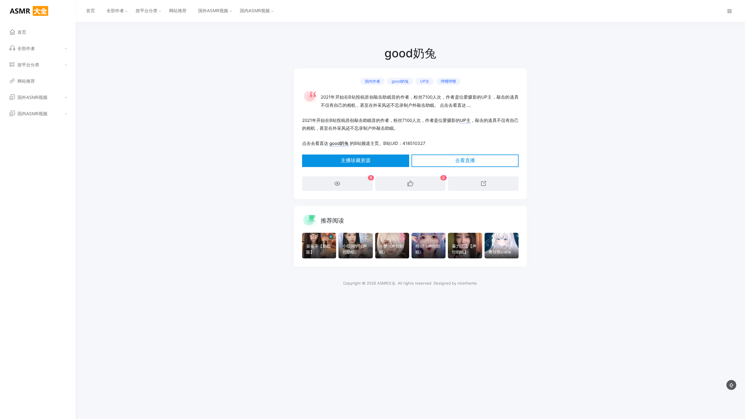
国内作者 (372, 81)
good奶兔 (400, 81)
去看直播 (465, 160)
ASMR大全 (386, 283)
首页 (90, 10)
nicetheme (467, 283)
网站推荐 (178, 10)
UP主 (424, 81)
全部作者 (115, 10)
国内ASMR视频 (255, 10)
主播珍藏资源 (355, 160)
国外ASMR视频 (213, 10)
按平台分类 (146, 10)
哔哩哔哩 (448, 81)
